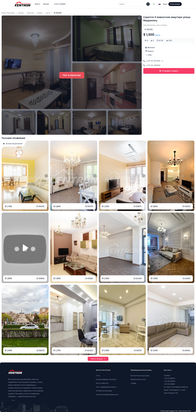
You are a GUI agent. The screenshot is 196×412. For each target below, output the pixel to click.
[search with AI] (148, 4)
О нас (98, 375)
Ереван (39, 13)
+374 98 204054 (169, 381)
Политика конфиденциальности (107, 394)
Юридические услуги (138, 379)
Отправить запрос (170, 71)
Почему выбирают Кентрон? (106, 379)
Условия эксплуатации (104, 391)
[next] (46, 176)
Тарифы (133, 383)
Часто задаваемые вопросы (106, 387)
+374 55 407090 (153, 61)
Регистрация (175, 4)
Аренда (21, 13)
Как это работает (102, 383)
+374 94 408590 (153, 65)
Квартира (30, 13)
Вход (165, 4)
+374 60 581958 (169, 384)
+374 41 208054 (60, 4)
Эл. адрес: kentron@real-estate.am (176, 387)
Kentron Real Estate (8, 13)
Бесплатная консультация (140, 375)
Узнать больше (97, 359)
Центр (48, 13)
